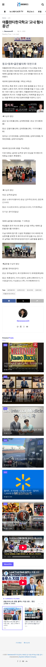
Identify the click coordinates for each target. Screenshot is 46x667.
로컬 (40, 11)
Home (4, 18)
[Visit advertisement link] (23, 107)
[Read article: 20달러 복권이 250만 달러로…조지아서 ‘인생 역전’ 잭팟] (23, 357)
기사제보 (19, 643)
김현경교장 (21, 290)
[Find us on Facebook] (17, 661)
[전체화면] (41, 557)
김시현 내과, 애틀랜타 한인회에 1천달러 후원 (23, 430)
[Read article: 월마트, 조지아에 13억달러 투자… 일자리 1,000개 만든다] (23, 484)
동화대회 (38, 290)
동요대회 (30, 290)
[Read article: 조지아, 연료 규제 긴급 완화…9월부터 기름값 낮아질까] (23, 453)
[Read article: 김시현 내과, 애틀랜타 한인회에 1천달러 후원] (23, 421)
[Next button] (42, 603)
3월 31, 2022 (21, 31)
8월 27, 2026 (8, 528)
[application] (23, 547)
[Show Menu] (3, 4)
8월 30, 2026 (8, 369)
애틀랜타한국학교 (9, 293)
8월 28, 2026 (8, 401)
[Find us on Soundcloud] (26, 661)
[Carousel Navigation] (40, 603)
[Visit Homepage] (23, 4)
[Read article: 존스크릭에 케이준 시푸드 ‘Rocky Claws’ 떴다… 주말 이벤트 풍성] (23, 516)
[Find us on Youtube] (23, 661)
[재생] (5, 557)
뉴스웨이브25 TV (16, 11)
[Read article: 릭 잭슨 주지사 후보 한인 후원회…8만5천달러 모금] (23, 389)
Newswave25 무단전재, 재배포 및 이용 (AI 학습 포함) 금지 (25, 654)
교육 (9, 18)
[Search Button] (43, 4)
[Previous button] (38, 603)
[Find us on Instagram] (20, 661)
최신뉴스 (30, 11)
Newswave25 (8, 31)
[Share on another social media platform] (37, 301)
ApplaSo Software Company (27, 657)
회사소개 (27, 643)
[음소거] (37, 557)
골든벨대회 (11, 290)
